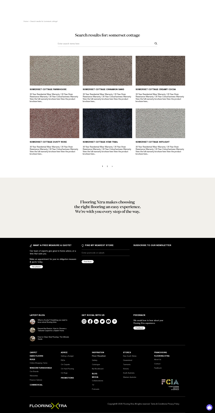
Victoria (126, 369)
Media (95, 377)
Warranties (34, 376)
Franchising (160, 352)
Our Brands (34, 371)
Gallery (94, 360)
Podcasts (95, 389)
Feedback (139, 328)
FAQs (63, 360)
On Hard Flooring (67, 369)
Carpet (33, 352)
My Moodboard (97, 369)
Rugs (32, 359)
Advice (64, 352)
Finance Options (36, 380)
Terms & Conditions (159, 404)
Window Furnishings (41, 368)
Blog (94, 374)
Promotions (67, 378)
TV (93, 385)
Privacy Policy (173, 404)
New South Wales (129, 356)
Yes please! (36, 267)
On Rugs (64, 373)
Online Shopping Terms (38, 363)
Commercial (36, 385)
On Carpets (65, 364)
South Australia (128, 373)
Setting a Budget (67, 356)
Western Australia (129, 377)
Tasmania (127, 364)
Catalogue (96, 364)
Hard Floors (36, 356)
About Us (157, 359)
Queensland (127, 360)
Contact (157, 364)
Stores (127, 352)
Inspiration (98, 352)
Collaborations (97, 381)
